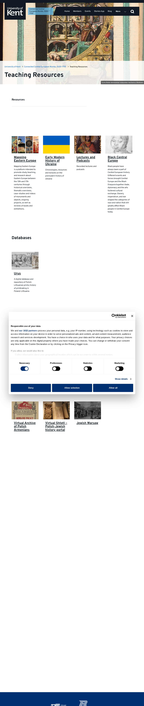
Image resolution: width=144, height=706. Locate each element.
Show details (121, 379)
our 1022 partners (28, 330)
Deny (30, 388)
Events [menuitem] (88, 11)
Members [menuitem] (77, 11)
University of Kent (12, 66)
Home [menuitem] (67, 11)
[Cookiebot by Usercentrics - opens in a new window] (113, 316)
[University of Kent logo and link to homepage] (15, 11)
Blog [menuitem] (110, 11)
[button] (132, 11)
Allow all (113, 388)
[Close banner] (132, 316)
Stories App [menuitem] (99, 11)
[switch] (56, 368)
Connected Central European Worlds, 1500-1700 (39, 11)
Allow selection (72, 388)
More (118, 11)
